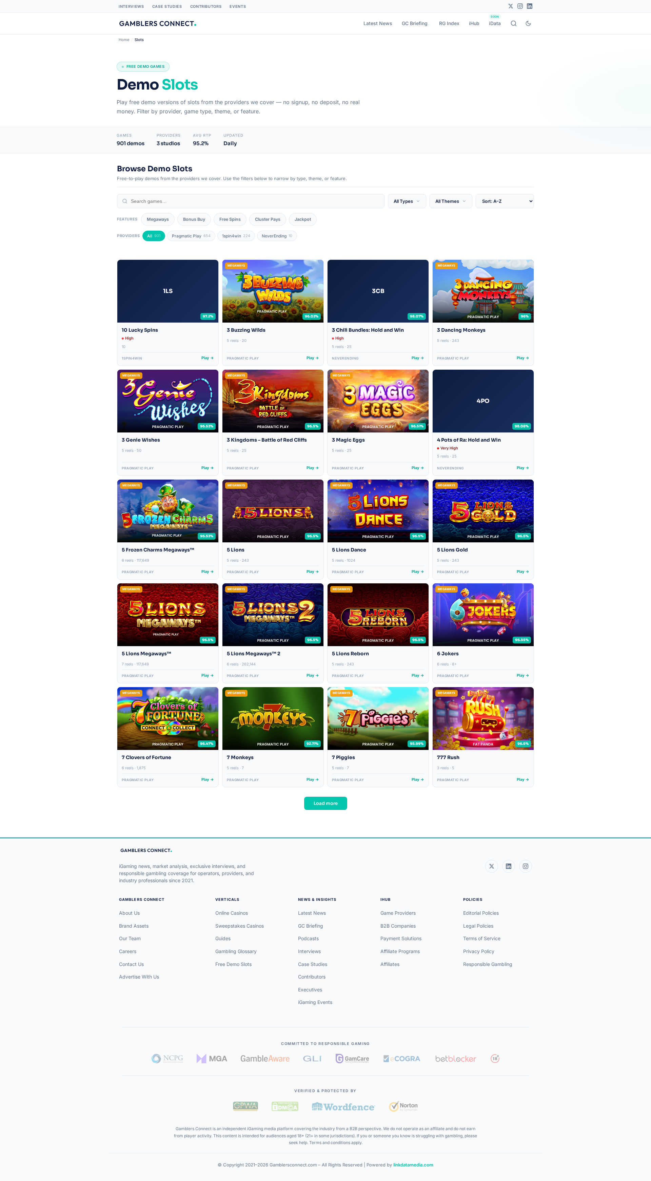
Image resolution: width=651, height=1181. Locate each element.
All (153, 235)
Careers (127, 951)
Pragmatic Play (191, 235)
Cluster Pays (267, 219)
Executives (310, 989)
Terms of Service (481, 938)
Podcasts (308, 938)
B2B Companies (398, 926)
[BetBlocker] (456, 1058)
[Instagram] (520, 6)
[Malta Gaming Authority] (212, 1058)
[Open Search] (514, 23)
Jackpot (303, 219)
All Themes (447, 201)
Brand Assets (134, 926)
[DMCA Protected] (285, 1106)
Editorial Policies (481, 913)
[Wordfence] (343, 1106)
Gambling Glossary (236, 951)
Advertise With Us (139, 977)
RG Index (449, 23)
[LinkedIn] (529, 6)
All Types (403, 201)
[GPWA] (245, 1106)
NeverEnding (277, 235)
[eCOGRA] (401, 1058)
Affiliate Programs (400, 951)
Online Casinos (231, 913)
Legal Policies (478, 926)
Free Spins (230, 219)
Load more (326, 803)
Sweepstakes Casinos (239, 926)
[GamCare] (352, 1058)
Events (238, 6)
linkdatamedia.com (413, 1164)
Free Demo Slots (233, 964)
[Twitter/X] (510, 6)
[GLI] (312, 1059)
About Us (129, 913)
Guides (223, 938)
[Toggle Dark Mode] (528, 23)
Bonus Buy (194, 219)
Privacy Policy (478, 951)
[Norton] (403, 1106)
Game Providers (398, 913)
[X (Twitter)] (491, 866)
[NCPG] (167, 1058)
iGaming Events (315, 1002)
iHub (474, 23)
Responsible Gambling (487, 964)
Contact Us (131, 964)
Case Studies (167, 6)
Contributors (206, 6)
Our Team (130, 938)
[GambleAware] (265, 1058)
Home (124, 39)
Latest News (377, 23)
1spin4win (236, 235)
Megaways (158, 219)
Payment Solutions (400, 938)
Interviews (131, 6)
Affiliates (389, 964)
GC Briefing (415, 23)
